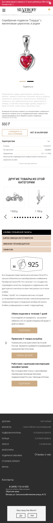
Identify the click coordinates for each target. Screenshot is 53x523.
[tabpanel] (26, 53)
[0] (47, 10)
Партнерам (45, 421)
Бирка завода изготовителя (18, 238)
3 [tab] (17, 217)
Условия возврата (42, 433)
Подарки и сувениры (12, 455)
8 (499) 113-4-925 (19, 486)
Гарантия (8, 250)
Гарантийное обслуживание (37, 427)
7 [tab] (27, 217)
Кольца (5, 438)
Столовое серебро (11, 461)
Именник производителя (16, 244)
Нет (32, 515)
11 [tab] (38, 217)
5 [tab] (22, 217)
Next (47, 217)
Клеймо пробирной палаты (17, 232)
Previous (5, 217)
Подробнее (24, 330)
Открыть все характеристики (28, 163)
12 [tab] (40, 217)
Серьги (5, 444)
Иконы (5, 467)
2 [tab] (30, 81)
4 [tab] (20, 217)
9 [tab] (33, 217)
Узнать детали (24, 355)
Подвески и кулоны (11, 433)
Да (20, 515)
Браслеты (6, 427)
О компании (45, 444)
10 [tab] (35, 217)
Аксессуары (8, 450)
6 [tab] (25, 217)
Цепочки (6, 421)
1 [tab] (22, 81)
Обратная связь (12, 491)
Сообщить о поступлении (15, 132)
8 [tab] (30, 217)
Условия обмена (43, 438)
